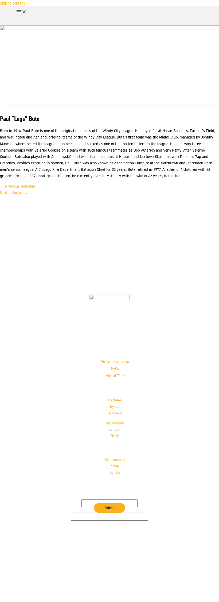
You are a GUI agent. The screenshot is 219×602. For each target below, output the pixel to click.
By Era (115, 406)
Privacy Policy (114, 576)
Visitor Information (115, 361)
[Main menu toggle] (21, 12)
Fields (114, 435)
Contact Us (115, 570)
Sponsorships (115, 459)
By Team (114, 429)
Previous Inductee (17, 186)
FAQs (115, 368)
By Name (115, 400)
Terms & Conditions (115, 583)
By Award (115, 413)
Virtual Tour (115, 375)
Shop (115, 466)
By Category (115, 423)
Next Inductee (14, 192)
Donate (115, 472)
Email (109, 496)
